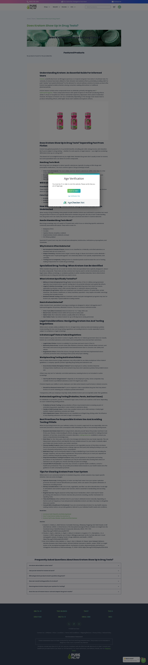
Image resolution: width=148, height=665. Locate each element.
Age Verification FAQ (74, 196)
